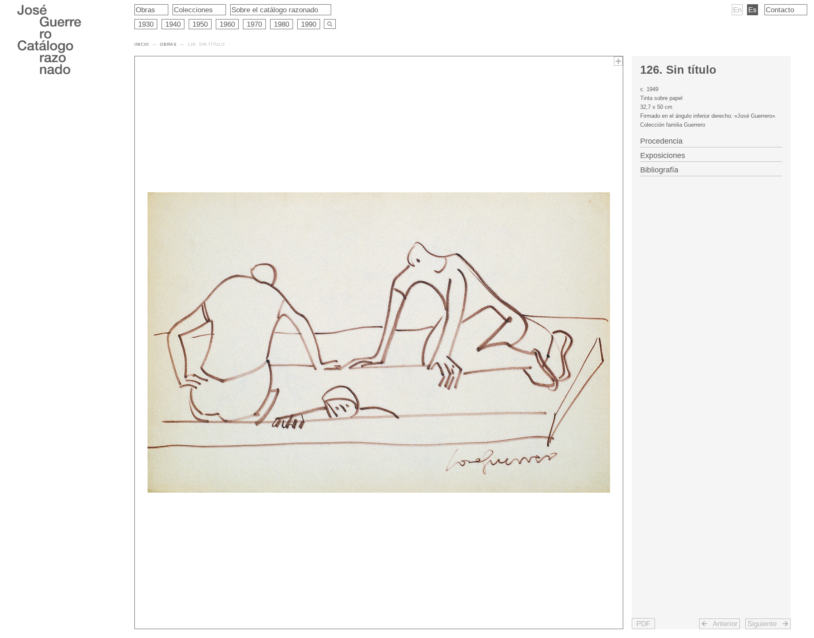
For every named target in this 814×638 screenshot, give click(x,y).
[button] (643, 623)
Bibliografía (659, 170)
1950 (200, 24)
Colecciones (193, 10)
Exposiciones (662, 155)
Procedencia (661, 141)
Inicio (141, 44)
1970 (254, 24)
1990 (308, 24)
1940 (173, 24)
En (737, 10)
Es (752, 10)
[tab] (711, 140)
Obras (145, 10)
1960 (227, 24)
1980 (281, 24)
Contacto (780, 10)
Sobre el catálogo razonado (274, 10)
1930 (145, 24)
